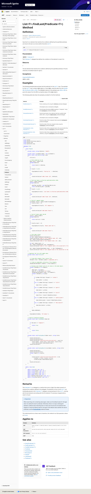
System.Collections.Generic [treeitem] (9, 26)
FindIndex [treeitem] (7, 170)
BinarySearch (28, 452)
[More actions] (67, 20)
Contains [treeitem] (7, 153)
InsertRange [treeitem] (7, 189)
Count (26, 415)
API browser (33, 19)
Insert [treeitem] (6, 187)
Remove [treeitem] (6, 194)
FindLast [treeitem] (7, 172)
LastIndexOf (28, 456)
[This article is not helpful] (87, 34)
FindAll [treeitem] (6, 167)
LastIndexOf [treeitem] (7, 191)
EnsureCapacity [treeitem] (8, 160)
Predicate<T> (31, 57)
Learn (24, 19)
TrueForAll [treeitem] (7, 216)
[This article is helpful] (86, 34)
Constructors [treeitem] (6, 133)
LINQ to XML (63, 90)
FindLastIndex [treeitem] (8, 174)
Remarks (77, 25)
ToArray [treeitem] (6, 211)
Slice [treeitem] (6, 206)
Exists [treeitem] (6, 162)
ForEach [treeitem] (6, 177)
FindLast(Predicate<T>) (28, 113)
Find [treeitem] (6, 165)
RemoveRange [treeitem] (8, 201)
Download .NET (85, 15)
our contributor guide (31, 475)
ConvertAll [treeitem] (7, 155)
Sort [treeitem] (6, 208)
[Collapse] (16, 19)
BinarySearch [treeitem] (8, 148)
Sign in (87, 11)
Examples (77, 24)
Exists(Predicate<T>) (30, 443)
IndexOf (27, 454)
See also (77, 29)
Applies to (77, 27)
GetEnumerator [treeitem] (8, 179)
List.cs (27, 38)
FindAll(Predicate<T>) (28, 109)
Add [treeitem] (6, 140)
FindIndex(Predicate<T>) (28, 120)
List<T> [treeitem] (5, 131)
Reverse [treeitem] (6, 204)
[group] (45, 260)
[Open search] (84, 11)
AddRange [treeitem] (7, 143)
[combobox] (9, 21)
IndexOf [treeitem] (6, 184)
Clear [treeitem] (6, 150)
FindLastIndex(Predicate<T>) (29, 124)
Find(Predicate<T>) (27, 104)
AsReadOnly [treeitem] (7, 145)
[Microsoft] (2, 11)
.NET (28, 19)
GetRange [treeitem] (7, 182)
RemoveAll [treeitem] (7, 196)
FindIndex (27, 449)
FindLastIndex (37, 409)
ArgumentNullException (29, 77)
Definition (77, 22)
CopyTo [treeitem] (6, 157)
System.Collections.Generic (35, 35)
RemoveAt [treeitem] (7, 199)
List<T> (49, 44)
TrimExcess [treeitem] (7, 213)
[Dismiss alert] (88, 3)
